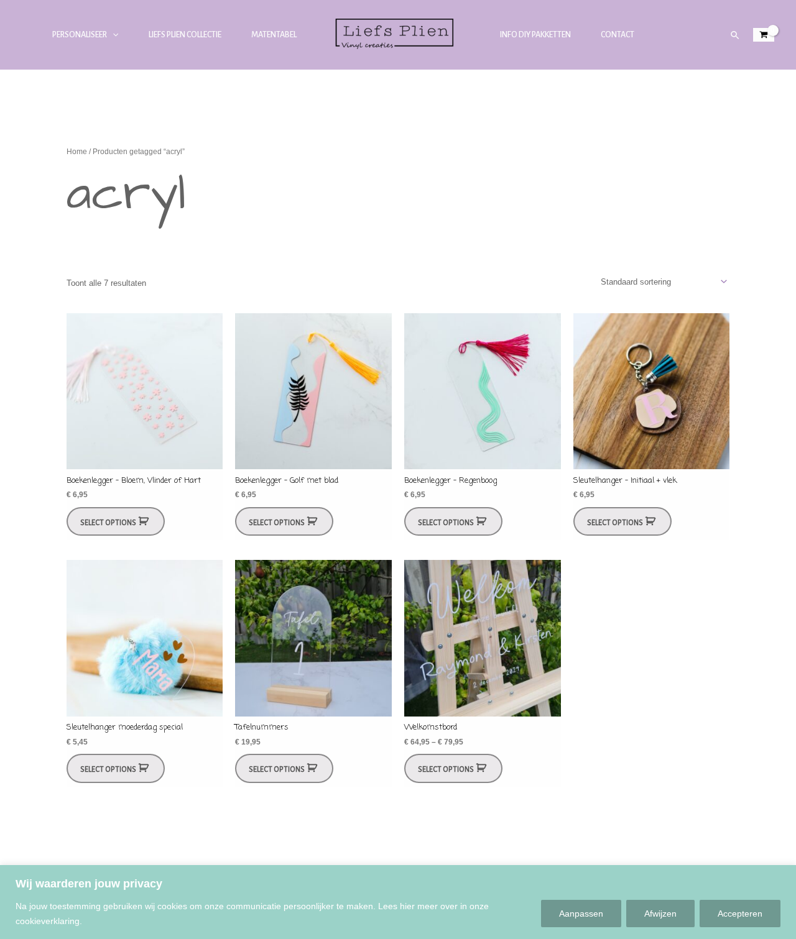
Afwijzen (660, 913)
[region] (398, 902)
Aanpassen (581, 913)
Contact (617, 34)
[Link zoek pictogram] (736, 35)
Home (77, 151)
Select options (108, 523)
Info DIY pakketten (535, 34)
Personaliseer (79, 34)
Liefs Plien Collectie (185, 34)
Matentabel (274, 34)
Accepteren (740, 913)
